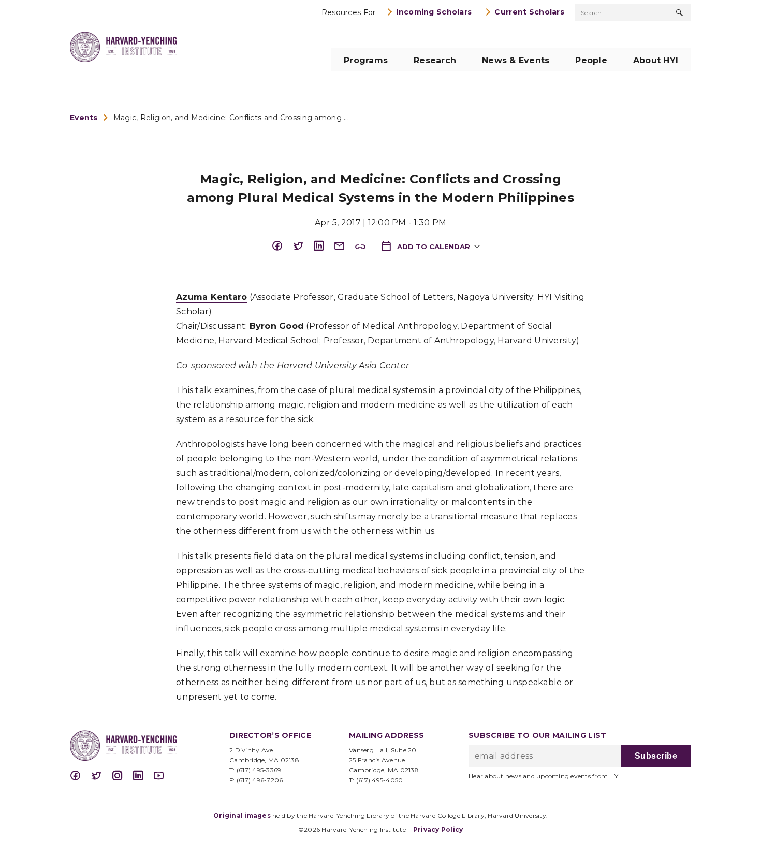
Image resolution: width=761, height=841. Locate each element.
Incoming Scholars (434, 12)
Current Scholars (529, 12)
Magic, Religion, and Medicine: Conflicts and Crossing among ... (231, 117)
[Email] (344, 246)
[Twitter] (302, 246)
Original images (242, 815)
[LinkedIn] (323, 246)
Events (84, 117)
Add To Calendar (432, 246)
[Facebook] (282, 246)
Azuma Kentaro (211, 297)
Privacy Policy (438, 829)
